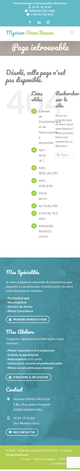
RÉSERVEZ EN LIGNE (42, 10)
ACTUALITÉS (48, 206)
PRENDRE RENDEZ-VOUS (46, 231)
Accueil (26, 459)
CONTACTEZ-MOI (41, 14)
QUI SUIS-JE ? (43, 155)
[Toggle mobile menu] (72, 32)
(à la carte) (25, 359)
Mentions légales (44, 459)
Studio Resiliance (17, 454)
